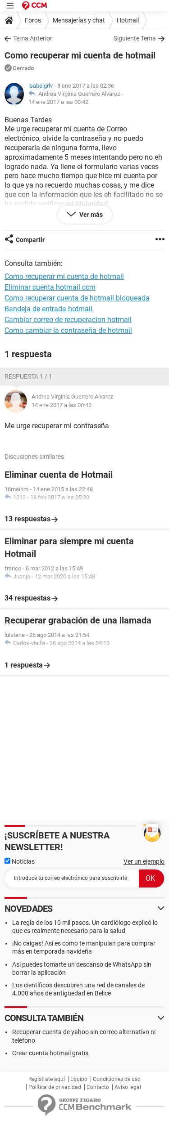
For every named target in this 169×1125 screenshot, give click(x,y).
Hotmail (128, 20)
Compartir (30, 239)
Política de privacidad (54, 1087)
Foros (33, 20)
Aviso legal (127, 1087)
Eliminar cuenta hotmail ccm (50, 287)
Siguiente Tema (135, 38)
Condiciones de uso (117, 1079)
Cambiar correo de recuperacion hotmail (68, 319)
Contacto (98, 1087)
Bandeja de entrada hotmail (48, 309)
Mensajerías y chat (79, 20)
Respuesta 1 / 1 (28, 376)
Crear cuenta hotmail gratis (50, 1053)
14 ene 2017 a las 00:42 (58, 102)
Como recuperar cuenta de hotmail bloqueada (77, 298)
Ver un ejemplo (143, 861)
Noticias (22, 861)
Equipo (78, 1079)
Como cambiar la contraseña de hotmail (68, 330)
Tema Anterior (32, 38)
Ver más (90, 214)
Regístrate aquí (46, 1079)
